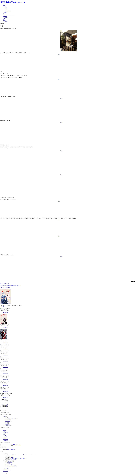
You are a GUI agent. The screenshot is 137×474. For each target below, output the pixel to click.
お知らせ (4, 430)
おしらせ (4, 18)
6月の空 (4, 433)
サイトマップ (5, 471)
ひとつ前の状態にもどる (5, 285)
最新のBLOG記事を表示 (15, 285)
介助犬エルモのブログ (9, 464)
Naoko (8, 283)
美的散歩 (4, 20)
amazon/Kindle (5, 312)
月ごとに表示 (3, 412)
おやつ (4, 19)
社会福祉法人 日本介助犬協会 (11, 465)
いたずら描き (5, 21)
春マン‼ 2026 (5, 440)
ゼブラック (2, 306)
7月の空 (4, 431)
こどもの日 (5, 436)
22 (6, 405)
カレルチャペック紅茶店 (9, 461)
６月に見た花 (5, 432)
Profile (6, 9)
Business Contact (8, 10)
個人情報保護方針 (6, 468)
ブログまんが (5, 17)
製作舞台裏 (5, 16)
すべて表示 (5, 12)
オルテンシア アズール (9, 462)
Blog (5, 6)
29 (6, 406)
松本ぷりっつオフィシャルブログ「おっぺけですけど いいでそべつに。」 (26, 454)
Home (4, 5)
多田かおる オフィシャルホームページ (19, 458)
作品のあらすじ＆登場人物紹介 (11, 418)
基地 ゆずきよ (14, 459)
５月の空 (4, 435)
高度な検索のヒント (17, 444)
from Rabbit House (8, 463)
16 (7, 404)
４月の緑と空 (5, 439)
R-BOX (12, 457)
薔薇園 (4, 434)
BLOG (1, 283)
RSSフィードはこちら (11, 449)
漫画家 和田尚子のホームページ (12, 2)
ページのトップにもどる (5, 287)
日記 (3, 13)
